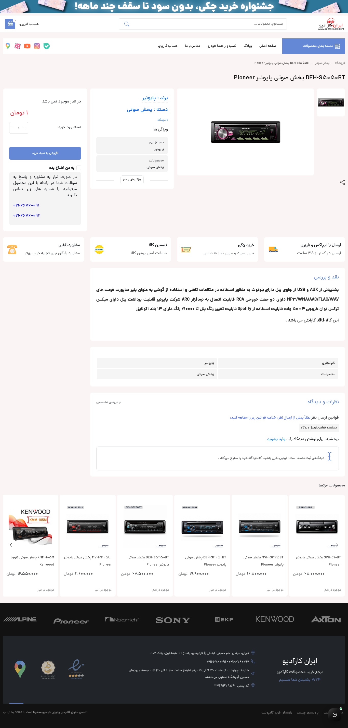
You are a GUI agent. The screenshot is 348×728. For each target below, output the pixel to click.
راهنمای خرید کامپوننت (276, 713)
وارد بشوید (276, 439)
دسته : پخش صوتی (147, 110)
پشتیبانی (8, 712)
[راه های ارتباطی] (334, 714)
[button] (10, 24)
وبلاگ (248, 46)
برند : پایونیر (155, 98)
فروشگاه (340, 63)
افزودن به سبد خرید (45, 153)
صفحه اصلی (267, 46)
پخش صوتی (322, 63)
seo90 (19, 712)
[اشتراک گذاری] (342, 183)
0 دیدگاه (162, 120)
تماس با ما (192, 46)
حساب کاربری (168, 46)
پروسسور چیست (307, 713)
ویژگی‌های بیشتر (132, 179)
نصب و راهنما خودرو (221, 46)
